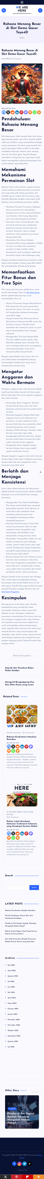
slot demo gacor (33, 292)
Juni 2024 (11, 987)
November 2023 (14, 1025)
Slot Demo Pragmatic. (11, 592)
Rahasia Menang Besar (22, 656)
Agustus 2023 (13, 1041)
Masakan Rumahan (14, 733)
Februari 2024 (13, 1009)
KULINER (5, 59)
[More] (39, 112)
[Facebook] (4, 112)
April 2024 (12, 998)
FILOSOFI (12, 1108)
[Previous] (33, 1090)
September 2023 (14, 1036)
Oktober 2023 (13, 1030)
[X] (8, 112)
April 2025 (12, 970)
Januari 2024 (12, 1014)
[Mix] (30, 112)
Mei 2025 (11, 965)
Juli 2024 (11, 981)
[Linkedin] (17, 112)
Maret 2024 (12, 1003)
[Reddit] (13, 112)
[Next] (37, 1090)
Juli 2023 (11, 1047)
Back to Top (23, 1170)
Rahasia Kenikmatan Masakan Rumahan (20, 910)
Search (34, 887)
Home (22, 38)
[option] (22, 1112)
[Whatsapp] (35, 112)
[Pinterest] (21, 112)
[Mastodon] (26, 112)
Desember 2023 (14, 1019)
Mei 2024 (11, 992)
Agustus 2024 (13, 976)
